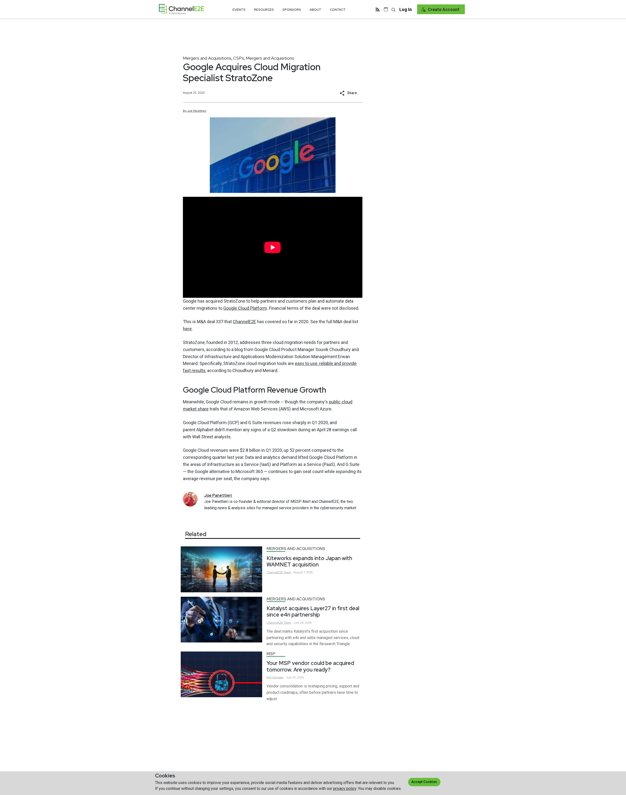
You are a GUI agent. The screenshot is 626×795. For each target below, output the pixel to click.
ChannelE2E (244, 321)
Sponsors (291, 10)
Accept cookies (424, 782)
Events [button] (239, 10)
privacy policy (344, 788)
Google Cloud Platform (245, 308)
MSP (271, 653)
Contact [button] (338, 10)
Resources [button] (264, 10)
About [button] (315, 10)
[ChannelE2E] (181, 9)
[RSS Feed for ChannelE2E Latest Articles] (378, 9)
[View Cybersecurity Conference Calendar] (386, 9)
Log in (405, 9)
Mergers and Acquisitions (207, 58)
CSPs (238, 58)
